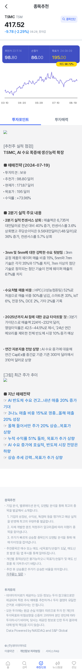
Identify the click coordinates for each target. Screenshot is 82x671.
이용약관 (9, 651)
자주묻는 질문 (14, 574)
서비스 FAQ (52, 651)
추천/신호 (41, 667)
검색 (24, 667)
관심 (74, 667)
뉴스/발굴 (57, 667)
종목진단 (71, 19)
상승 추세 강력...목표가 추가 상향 (35, 457)
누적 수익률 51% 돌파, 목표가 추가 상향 (41, 438)
